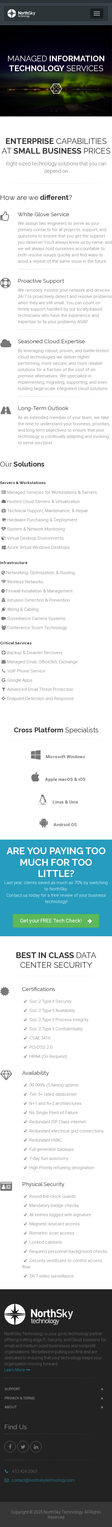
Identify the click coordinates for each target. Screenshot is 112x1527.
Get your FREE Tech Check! (51, 921)
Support (12, 1389)
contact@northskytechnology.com (43, 1480)
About (11, 1407)
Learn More (14, 1370)
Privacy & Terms (20, 1398)
